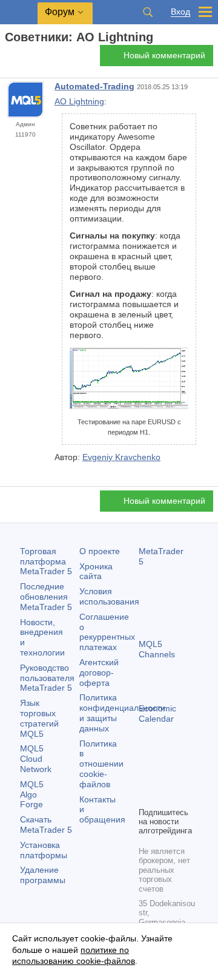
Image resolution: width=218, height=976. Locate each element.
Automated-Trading (94, 86)
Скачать (46, 825)
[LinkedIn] (165, 795)
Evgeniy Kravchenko (121, 457)
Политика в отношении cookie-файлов (101, 764)
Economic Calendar (157, 713)
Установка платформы (43, 850)
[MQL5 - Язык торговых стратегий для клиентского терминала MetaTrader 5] (19, 12)
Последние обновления (46, 596)
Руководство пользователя (47, 678)
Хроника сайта (96, 571)
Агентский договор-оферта (99, 672)
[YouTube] (146, 795)
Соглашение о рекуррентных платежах (107, 632)
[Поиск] (147, 12)
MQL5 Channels (157, 649)
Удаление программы (42, 875)
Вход (180, 11)
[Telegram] (165, 776)
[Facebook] (146, 776)
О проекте (99, 551)
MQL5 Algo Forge (32, 794)
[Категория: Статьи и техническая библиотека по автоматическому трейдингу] (23, 59)
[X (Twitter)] (184, 776)
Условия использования (109, 596)
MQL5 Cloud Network (35, 759)
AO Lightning (79, 101)
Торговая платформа (46, 561)
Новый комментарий (164, 55)
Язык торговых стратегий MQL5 (39, 718)
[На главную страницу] (8, 58)
